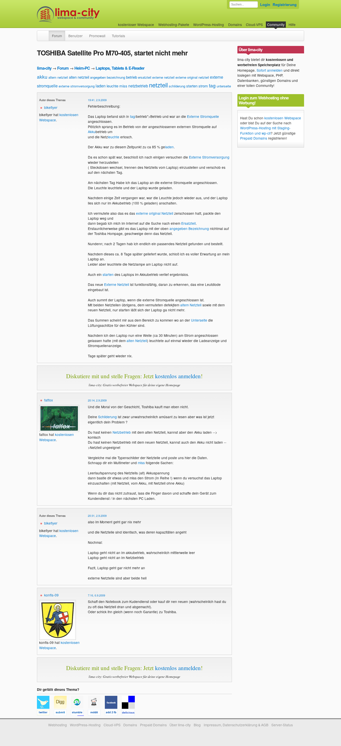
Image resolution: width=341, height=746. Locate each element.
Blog (197, 724)
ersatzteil (144, 77)
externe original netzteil (192, 77)
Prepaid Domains (253, 138)
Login (265, 4)
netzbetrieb (138, 86)
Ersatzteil (188, 223)
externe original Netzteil (154, 213)
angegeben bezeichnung (107, 77)
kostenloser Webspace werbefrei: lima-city (87, 14)
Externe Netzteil (116, 284)
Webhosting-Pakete (173, 24)
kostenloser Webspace (136, 24)
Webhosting (57, 724)
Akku (92, 131)
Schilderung (107, 416)
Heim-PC (82, 68)
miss (123, 85)
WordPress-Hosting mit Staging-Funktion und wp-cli (265, 130)
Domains (235, 24)
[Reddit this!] (96, 713)
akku (42, 76)
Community (276, 24)
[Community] (45, 33)
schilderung (177, 86)
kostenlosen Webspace (282, 117)
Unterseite (199, 320)
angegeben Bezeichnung (189, 228)
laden (101, 86)
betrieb (131, 77)
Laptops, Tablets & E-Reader (120, 68)
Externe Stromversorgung (209, 157)
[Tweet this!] (45, 713)
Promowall (97, 35)
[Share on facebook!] (113, 713)
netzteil (158, 84)
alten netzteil (79, 77)
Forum (57, 35)
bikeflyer (50, 107)
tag (212, 85)
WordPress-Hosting (208, 24)
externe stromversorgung (77, 86)
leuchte (112, 85)
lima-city (44, 68)
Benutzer (75, 35)
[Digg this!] (62, 713)
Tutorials (118, 35)
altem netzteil (58, 77)
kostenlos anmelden (178, 376)
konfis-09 (51, 594)
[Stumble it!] (79, 713)
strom (203, 85)
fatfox (48, 399)
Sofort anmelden (270, 70)
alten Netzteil (137, 340)
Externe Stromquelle (203, 116)
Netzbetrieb (122, 432)
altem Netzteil (190, 304)
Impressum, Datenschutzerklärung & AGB (236, 724)
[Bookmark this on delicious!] (130, 713)
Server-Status (282, 724)
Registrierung (285, 4)
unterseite (224, 86)
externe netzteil (163, 77)
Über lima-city (180, 724)
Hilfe (292, 24)
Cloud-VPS (254, 24)
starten (191, 85)
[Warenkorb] (299, 22)
